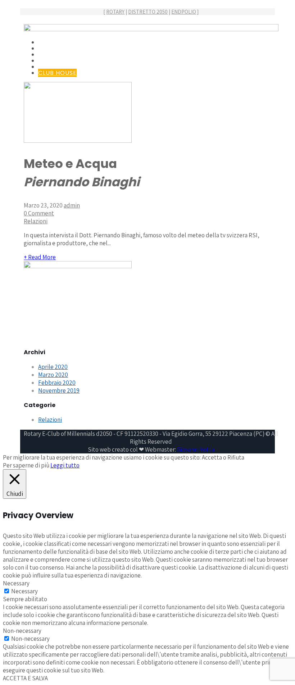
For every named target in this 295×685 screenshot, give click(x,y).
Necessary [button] (16, 583)
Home (47, 42)
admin (72, 205)
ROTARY (115, 11)
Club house (57, 73)
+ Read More (40, 257)
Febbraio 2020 (57, 383)
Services (52, 54)
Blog (46, 60)
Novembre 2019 (59, 390)
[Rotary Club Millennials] (151, 29)
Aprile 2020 (53, 367)
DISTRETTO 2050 (148, 11)
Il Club (49, 48)
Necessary (24, 591)
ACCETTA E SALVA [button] (25, 678)
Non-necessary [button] (22, 631)
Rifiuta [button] (235, 457)
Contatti (54, 67)
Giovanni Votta (195, 449)
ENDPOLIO (183, 11)
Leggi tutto (65, 465)
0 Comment (39, 213)
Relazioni (35, 221)
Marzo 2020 (53, 375)
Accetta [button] (212, 457)
